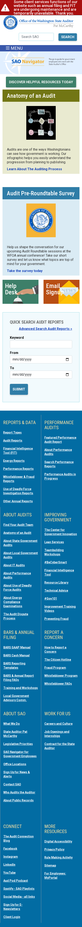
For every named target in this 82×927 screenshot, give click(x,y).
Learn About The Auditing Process (34, 169)
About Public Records (18, 800)
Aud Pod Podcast (15, 880)
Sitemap (50, 865)
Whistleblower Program (61, 675)
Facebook (10, 848)
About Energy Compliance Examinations (12, 602)
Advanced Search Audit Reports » (45, 329)
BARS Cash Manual (16, 655)
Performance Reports (18, 468)
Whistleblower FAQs (58, 683)
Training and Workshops (20, 688)
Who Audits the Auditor (19, 792)
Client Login (11, 917)
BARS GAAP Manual (16, 647)
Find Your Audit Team (18, 524)
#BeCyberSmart (55, 562)
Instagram (10, 856)
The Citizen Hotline (57, 659)
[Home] (38, 24)
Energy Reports (14, 460)
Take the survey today (24, 271)
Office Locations (14, 764)
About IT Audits (14, 565)
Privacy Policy (54, 849)
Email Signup (54, 289)
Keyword (17, 338)
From (14, 353)
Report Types (12, 432)
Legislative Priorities (18, 744)
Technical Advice (56, 590)
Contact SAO (12, 784)
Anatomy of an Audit (17, 532)
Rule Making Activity (58, 857)
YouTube (9, 872)
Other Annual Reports (18, 501)
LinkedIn (9, 864)
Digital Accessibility (58, 841)
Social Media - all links (19, 896)
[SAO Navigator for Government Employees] (41, 62)
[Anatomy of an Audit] (41, 123)
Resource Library (56, 582)
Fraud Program (55, 667)
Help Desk (11, 289)
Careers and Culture (58, 723)
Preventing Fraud (56, 618)
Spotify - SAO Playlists (18, 888)
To (12, 368)
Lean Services (54, 542)
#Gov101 (50, 598)
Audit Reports (12, 440)
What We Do (11, 723)
